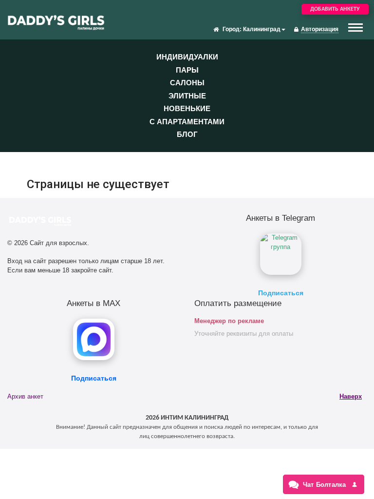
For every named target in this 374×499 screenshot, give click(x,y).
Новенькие (187, 108)
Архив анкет (25, 396)
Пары (187, 70)
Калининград (261, 29)
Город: (232, 29)
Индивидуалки (187, 57)
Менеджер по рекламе (229, 321)
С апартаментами (187, 121)
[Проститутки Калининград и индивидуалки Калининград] (56, 21)
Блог (187, 134)
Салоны (187, 82)
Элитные (187, 96)
